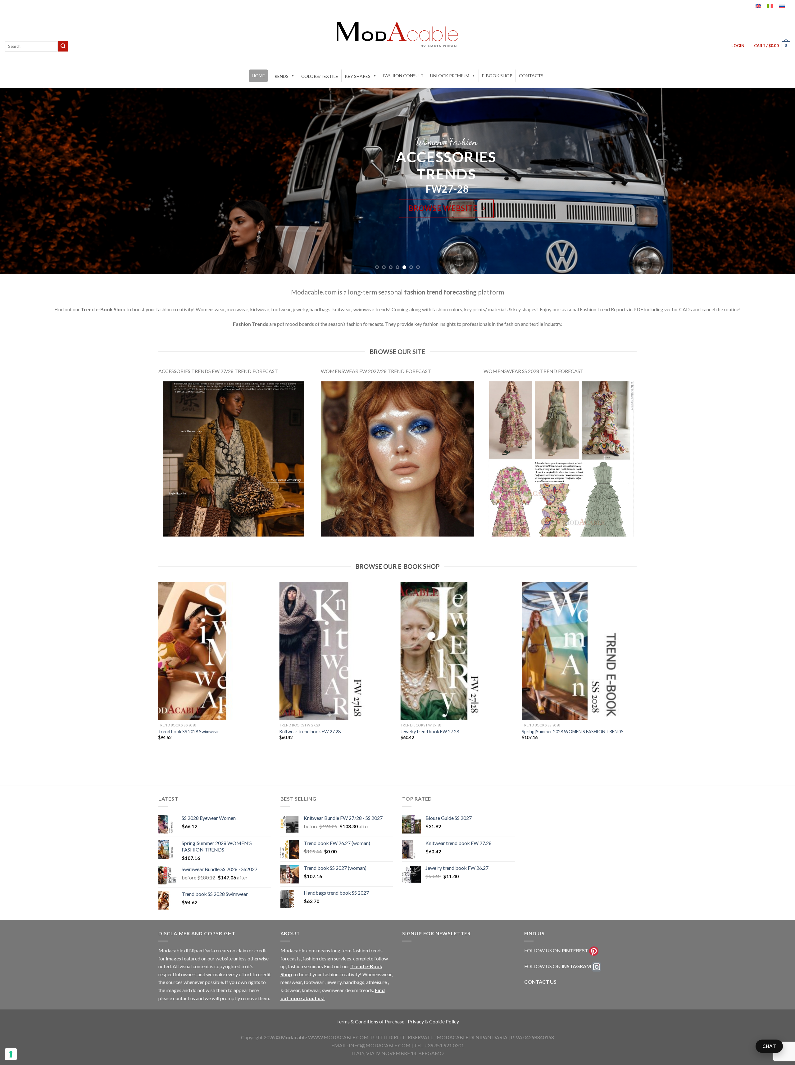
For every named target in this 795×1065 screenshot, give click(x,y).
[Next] (771, 181)
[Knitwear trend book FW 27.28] (336, 651)
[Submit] (63, 46)
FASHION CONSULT (403, 75)
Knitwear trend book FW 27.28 (310, 731)
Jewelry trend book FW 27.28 (430, 731)
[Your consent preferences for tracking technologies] (11, 1054)
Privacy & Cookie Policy (433, 1021)
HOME (258, 75)
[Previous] (23, 181)
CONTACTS (531, 75)
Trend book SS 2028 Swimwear (188, 731)
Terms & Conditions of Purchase (370, 1021)
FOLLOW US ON (556, 950)
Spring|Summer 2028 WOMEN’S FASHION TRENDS (573, 731)
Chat (769, 1046)
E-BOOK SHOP (497, 75)
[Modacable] (397, 34)
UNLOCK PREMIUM (449, 75)
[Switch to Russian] (782, 6)
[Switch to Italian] (770, 6)
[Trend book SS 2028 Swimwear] (215, 651)
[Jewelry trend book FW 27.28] (458, 651)
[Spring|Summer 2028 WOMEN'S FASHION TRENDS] (579, 651)
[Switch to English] (758, 6)
